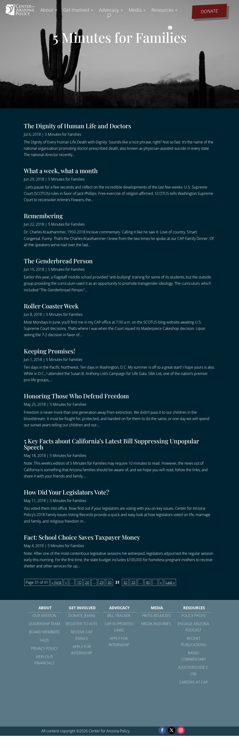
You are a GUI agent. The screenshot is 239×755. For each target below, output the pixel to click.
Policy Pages (193, 615)
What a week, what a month (61, 171)
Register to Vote (82, 623)
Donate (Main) (81, 615)
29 (101, 582)
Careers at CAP (193, 682)
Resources (162, 10)
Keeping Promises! (49, 351)
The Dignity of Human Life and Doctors (77, 126)
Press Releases (156, 615)
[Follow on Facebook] (162, 730)
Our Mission (44, 615)
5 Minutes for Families (63, 134)
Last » (170, 582)
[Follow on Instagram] (181, 730)
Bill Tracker (118, 615)
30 (109, 582)
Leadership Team (44, 623)
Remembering (43, 216)
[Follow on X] (171, 730)
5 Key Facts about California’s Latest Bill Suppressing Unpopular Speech (111, 444)
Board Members (44, 631)
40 (148, 582)
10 (79, 582)
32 (125, 582)
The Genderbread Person (58, 261)
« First (56, 582)
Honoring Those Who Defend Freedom (76, 396)
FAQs (44, 640)
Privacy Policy (44, 648)
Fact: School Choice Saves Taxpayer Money (82, 537)
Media (135, 10)
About (46, 10)
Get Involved (76, 10)
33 (133, 582)
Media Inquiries (156, 623)
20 (87, 582)
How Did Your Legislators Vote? (66, 492)
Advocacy (109, 10)
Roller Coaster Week (51, 306)
